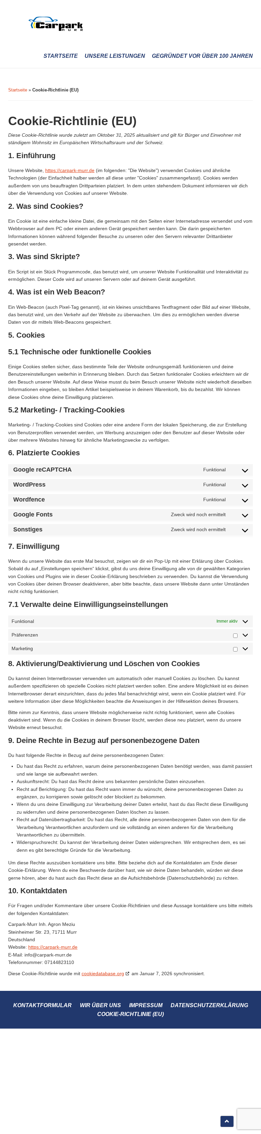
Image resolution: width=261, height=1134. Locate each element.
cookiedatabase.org (103, 973)
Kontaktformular (42, 1005)
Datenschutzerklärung (209, 1005)
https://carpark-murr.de (69, 170)
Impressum (145, 1005)
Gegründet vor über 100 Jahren (202, 56)
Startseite (61, 56)
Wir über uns (100, 1005)
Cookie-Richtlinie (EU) (130, 1014)
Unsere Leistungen (115, 56)
